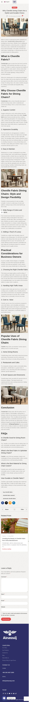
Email (3, 600)
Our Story (4, 647)
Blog (3, 655)
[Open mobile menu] (1, 1)
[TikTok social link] (16, 693)
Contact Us (5, 652)
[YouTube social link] (9, 693)
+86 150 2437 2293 (8, 672)
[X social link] (6, 502)
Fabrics (15, 7)
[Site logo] (14, 1)
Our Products (5, 650)
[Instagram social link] (7, 693)
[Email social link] (10, 502)
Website (3, 607)
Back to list (14, 509)
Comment (4, 576)
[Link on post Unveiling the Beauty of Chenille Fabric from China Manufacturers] (14, 525)
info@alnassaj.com (8, 681)
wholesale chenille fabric (9, 498)
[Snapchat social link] (14, 693)
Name (3, 594)
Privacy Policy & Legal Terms (9, 660)
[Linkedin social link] (13, 502)
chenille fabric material (9, 495)
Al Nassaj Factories (14, 424)
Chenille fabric (4, 63)
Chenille (3, 346)
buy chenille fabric (7, 492)
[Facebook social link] (2, 502)
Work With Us (5, 657)
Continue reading (6, 549)
